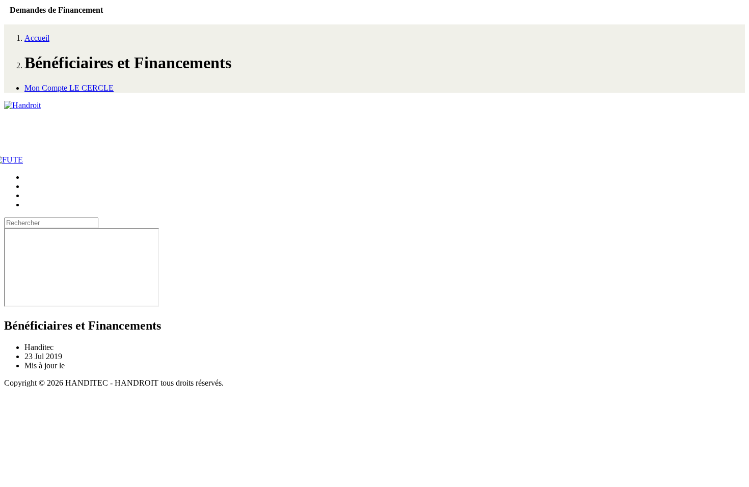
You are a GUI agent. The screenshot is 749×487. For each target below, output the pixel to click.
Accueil (36, 38)
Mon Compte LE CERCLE (69, 88)
